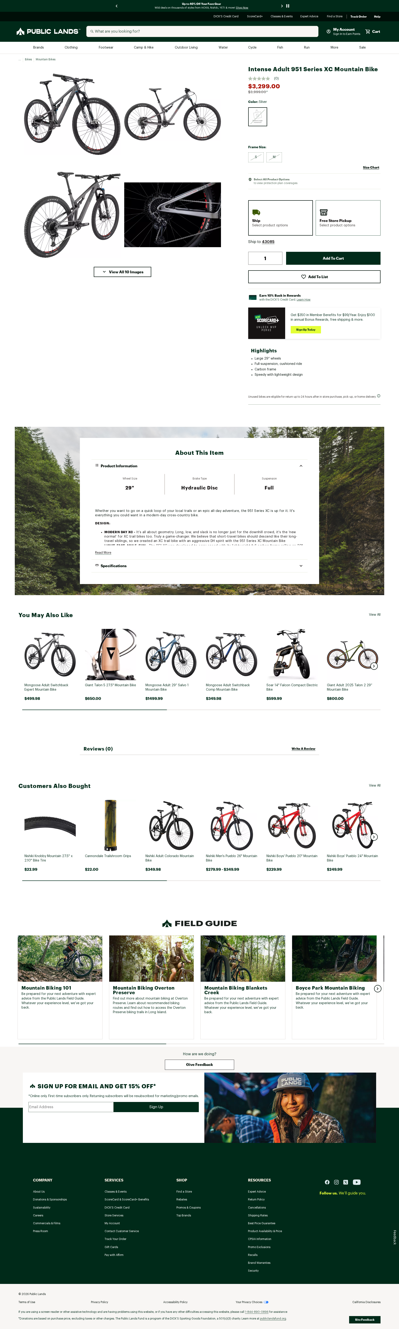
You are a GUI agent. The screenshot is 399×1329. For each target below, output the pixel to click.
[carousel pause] (287, 6)
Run (307, 48)
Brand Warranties (259, 1262)
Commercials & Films (46, 1223)
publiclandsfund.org (273, 1318)
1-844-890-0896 (257, 1312)
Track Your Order (115, 1239)
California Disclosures (366, 1302)
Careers (38, 1215)
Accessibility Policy (175, 1302)
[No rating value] (261, 79)
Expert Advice (310, 16)
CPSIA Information (259, 1239)
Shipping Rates (258, 1215)
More (335, 48)
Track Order (359, 16)
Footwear (106, 48)
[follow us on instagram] (338, 1182)
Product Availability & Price (265, 1231)
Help (377, 16)
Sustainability (41, 1207)
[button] (122, 272)
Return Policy (256, 1199)
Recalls (252, 1255)
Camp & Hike (144, 48)
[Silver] (257, 116)
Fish (280, 48)
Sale (362, 48)
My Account (112, 1223)
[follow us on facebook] (329, 1182)
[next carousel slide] (282, 6)
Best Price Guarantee (261, 1223)
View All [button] (375, 614)
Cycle (252, 48)
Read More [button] (103, 552)
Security (253, 1270)
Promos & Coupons (188, 1207)
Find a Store (335, 16)
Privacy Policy (99, 1302)
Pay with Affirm (114, 1255)
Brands (39, 48)
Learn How (304, 299)
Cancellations (257, 1207)
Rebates (181, 1199)
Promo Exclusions (259, 1247)
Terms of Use (26, 1302)
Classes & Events (282, 16)
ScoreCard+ (255, 16)
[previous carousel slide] (117, 6)
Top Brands (183, 1215)
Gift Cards (111, 1247)
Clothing (72, 48)
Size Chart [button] (371, 167)
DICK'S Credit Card (227, 16)
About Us (39, 1191)
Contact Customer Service (122, 1231)
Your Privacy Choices (249, 1302)
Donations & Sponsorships (50, 1199)
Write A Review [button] (303, 749)
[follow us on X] (347, 1182)
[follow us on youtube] (356, 1182)
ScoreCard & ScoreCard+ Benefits (127, 1199)
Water (223, 48)
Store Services (114, 1215)
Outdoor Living (187, 48)
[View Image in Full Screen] (72, 114)
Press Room (40, 1231)
